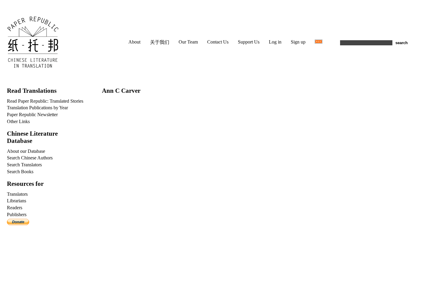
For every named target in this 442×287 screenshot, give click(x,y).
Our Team (188, 41)
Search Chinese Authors (30, 157)
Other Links (18, 121)
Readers (14, 207)
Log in (275, 41)
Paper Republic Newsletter (32, 114)
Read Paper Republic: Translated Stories (45, 101)
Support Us (248, 41)
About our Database (26, 151)
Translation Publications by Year (37, 107)
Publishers (16, 214)
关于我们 (159, 42)
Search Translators (24, 164)
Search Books (20, 171)
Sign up (298, 41)
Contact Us (218, 41)
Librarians (16, 200)
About (134, 41)
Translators (17, 194)
